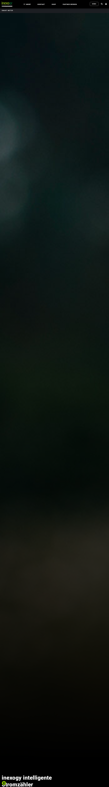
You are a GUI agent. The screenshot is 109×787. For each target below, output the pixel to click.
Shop (54, 4)
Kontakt (41, 4)
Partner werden (70, 4)
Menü (28, 4)
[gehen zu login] (106, 4)
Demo (94, 4)
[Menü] (24, 4)
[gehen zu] (102, 4)
